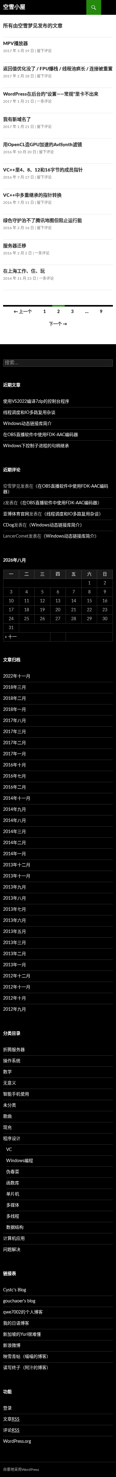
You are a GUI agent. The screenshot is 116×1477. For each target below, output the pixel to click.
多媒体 (12, 1205)
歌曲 (7, 1116)
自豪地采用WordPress (21, 1469)
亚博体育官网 (16, 514)
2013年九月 (14, 887)
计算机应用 (14, 1238)
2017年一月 (14, 754)
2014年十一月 (16, 798)
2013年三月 (14, 943)
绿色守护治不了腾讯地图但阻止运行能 (42, 220)
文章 (11, 1419)
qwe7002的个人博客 (23, 1312)
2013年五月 (14, 932)
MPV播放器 (15, 43)
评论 (11, 1430)
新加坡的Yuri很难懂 (22, 1334)
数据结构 (15, 1227)
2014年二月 (14, 843)
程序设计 (11, 1139)
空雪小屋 (14, 7)
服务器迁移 (14, 246)
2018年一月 (14, 710)
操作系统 (11, 1061)
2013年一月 (14, 965)
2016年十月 (14, 765)
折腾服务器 (14, 1050)
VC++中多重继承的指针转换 (32, 195)
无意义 (9, 1083)
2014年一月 (14, 854)
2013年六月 (14, 920)
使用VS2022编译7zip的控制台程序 (36, 401)
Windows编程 (19, 1161)
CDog (8, 525)
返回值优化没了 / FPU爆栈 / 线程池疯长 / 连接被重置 (58, 69)
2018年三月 (14, 687)
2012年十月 (14, 998)
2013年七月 (14, 909)
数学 (7, 1072)
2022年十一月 (16, 676)
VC (9, 1150)
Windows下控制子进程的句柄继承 (36, 446)
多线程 (12, 1216)
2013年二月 (14, 954)
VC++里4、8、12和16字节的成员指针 (43, 170)
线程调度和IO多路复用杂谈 (29, 413)
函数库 (12, 1183)
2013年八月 (14, 898)
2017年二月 (14, 743)
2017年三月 (14, 732)
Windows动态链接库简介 (27, 424)
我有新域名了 (17, 119)
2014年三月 (14, 832)
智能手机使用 (16, 1094)
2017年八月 (14, 721)
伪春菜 (12, 1172)
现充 (7, 1127)
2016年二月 (14, 787)
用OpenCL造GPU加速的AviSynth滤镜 (42, 144)
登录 (7, 1408)
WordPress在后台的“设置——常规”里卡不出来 (50, 94)
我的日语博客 (16, 1323)
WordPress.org (17, 1441)
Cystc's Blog (14, 1290)
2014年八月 (14, 821)
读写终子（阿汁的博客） (27, 1368)
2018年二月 (14, 698)
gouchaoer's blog (19, 1301)
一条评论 (44, 101)
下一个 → (58, 324)
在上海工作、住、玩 (24, 271)
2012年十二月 (16, 976)
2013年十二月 (16, 865)
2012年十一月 (16, 987)
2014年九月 (14, 809)
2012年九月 (14, 1009)
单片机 (12, 1194)
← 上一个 (23, 312)
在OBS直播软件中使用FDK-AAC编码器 (40, 435)
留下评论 (44, 51)
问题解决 (11, 1250)
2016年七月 (14, 776)
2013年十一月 (16, 876)
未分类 (9, 1105)
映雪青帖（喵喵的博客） (27, 1357)
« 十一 (11, 637)
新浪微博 (11, 1345)
